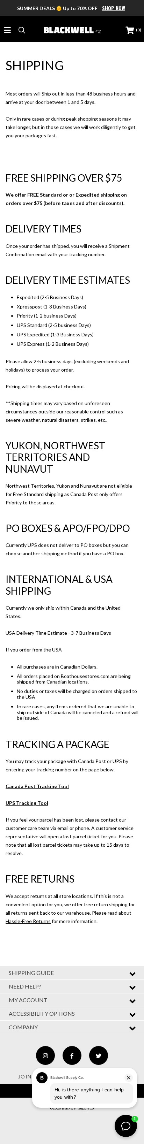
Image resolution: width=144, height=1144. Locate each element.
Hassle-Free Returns (28, 921)
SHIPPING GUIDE (31, 972)
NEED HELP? (25, 986)
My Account (28, 1000)
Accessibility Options (42, 1013)
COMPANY (23, 1027)
